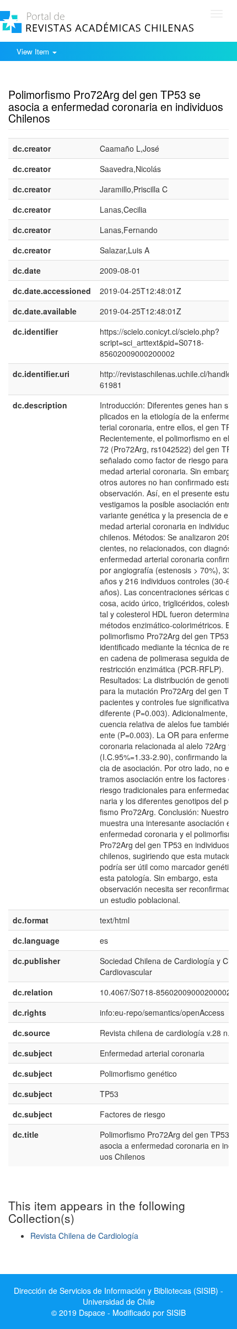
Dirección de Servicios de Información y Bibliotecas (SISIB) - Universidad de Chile (118, 1296)
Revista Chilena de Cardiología (84, 1235)
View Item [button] (34, 51)
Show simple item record (51, 77)
